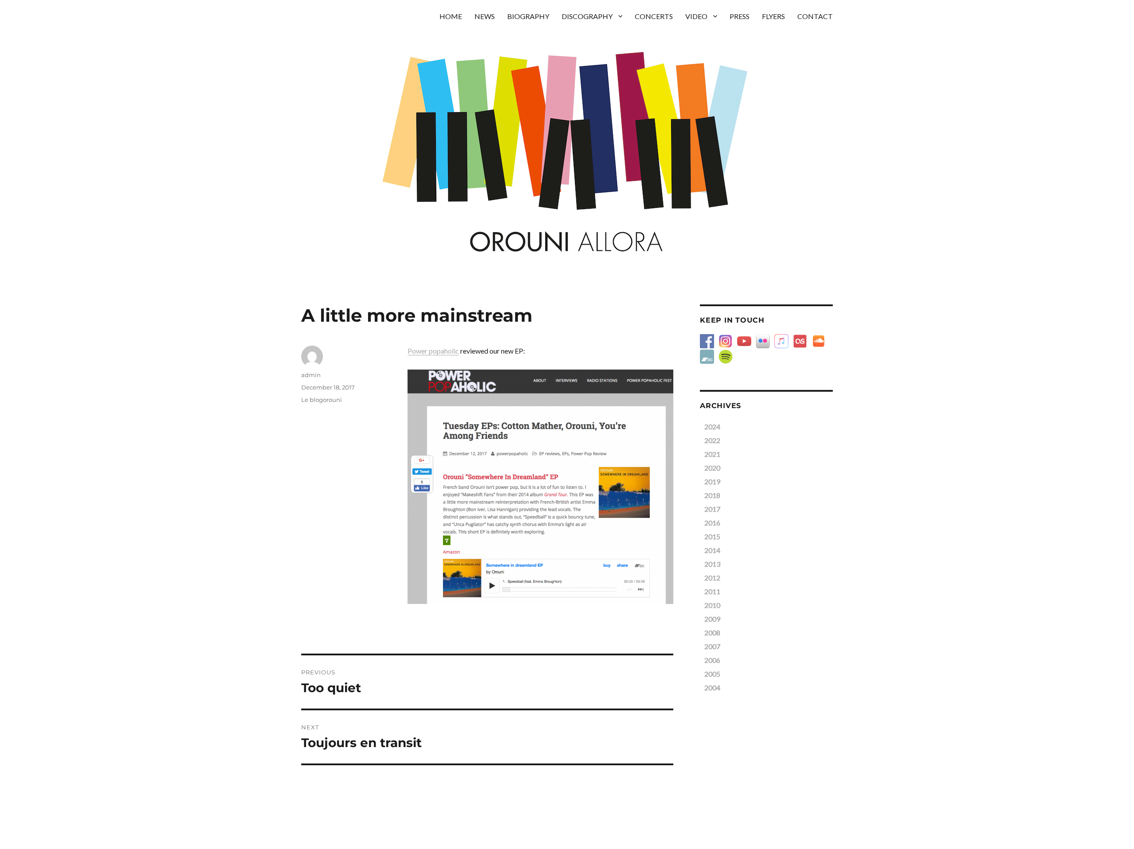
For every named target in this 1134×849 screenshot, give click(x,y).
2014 (712, 550)
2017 (712, 509)
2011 (712, 591)
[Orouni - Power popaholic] (540, 487)
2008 (712, 632)
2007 (712, 646)
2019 (712, 481)
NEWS (484, 16)
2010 (712, 605)
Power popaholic (433, 351)
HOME (450, 16)
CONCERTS (654, 16)
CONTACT (815, 16)
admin (311, 374)
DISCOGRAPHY (587, 16)
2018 (712, 495)
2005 (712, 674)
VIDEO (696, 16)
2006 (712, 660)
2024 (712, 426)
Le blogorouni (321, 399)
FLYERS (773, 16)
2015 (712, 536)
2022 (712, 440)
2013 (712, 564)
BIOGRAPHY (528, 16)
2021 (712, 454)
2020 (712, 467)
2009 (712, 619)
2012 (712, 577)
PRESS (740, 16)
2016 (712, 522)
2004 (712, 687)
